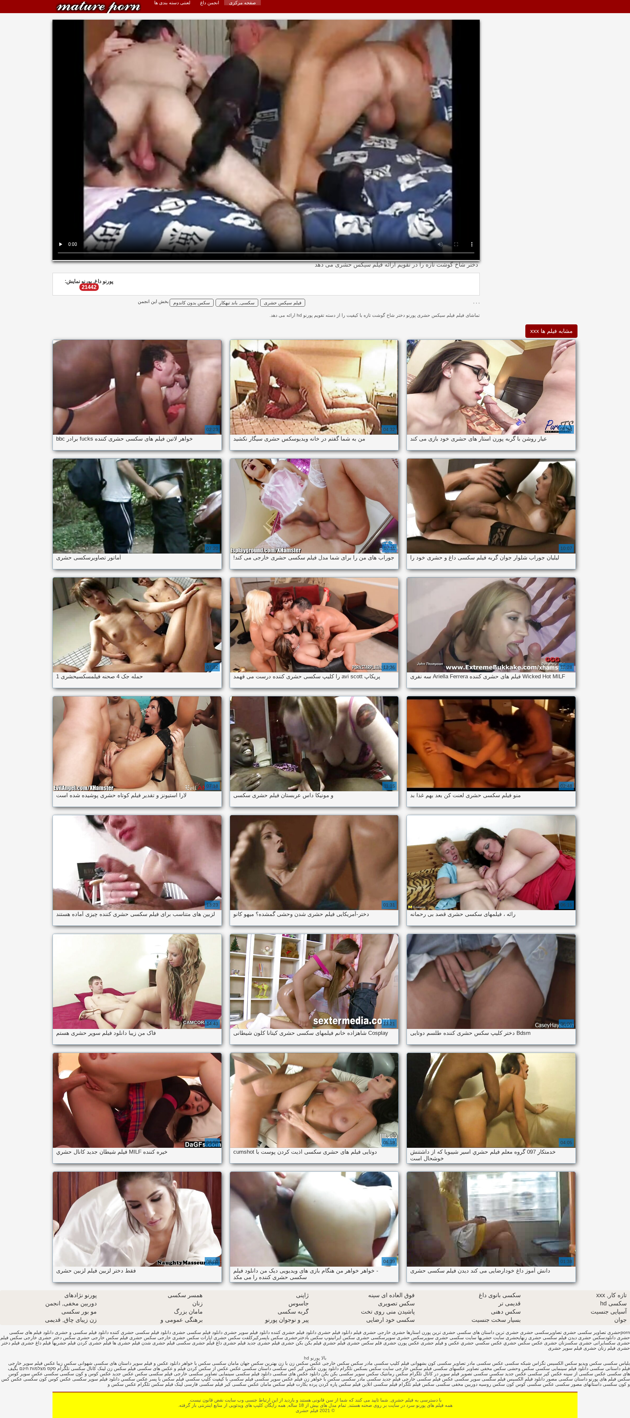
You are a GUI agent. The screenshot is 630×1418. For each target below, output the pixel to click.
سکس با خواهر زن (322, 1379)
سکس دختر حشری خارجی (49, 1337)
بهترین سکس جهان (258, 1363)
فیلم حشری (98, 7)
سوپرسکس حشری (415, 1337)
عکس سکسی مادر (485, 1363)
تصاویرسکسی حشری (541, 1332)
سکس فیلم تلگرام (416, 1384)
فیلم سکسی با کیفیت (232, 1379)
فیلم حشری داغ (231, 1342)
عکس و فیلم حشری (440, 1342)
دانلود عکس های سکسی (296, 1373)
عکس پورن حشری (401, 1342)
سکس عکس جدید (129, 1373)
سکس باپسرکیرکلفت (262, 1337)
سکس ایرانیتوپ (339, 1337)
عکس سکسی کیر (241, 1384)
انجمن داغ (209, 2)
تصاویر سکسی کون (446, 1363)
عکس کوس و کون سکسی (85, 1373)
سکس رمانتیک (393, 1373)
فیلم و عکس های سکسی (161, 1368)
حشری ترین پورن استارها (431, 1332)
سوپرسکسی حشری (375, 1337)
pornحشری (618, 1332)
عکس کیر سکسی (545, 1373)
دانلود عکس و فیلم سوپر (156, 1363)
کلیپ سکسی (387, 1363)
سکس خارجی (335, 1363)
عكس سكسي (133, 1379)
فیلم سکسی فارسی (203, 1384)
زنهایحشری (516, 1337)
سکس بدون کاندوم (191, 302)
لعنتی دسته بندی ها (172, 2)
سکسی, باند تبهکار (237, 302)
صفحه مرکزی (242, 2)
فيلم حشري (334, 1342)
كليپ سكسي (197, 1379)
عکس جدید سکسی (507, 1373)
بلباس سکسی (616, 1363)
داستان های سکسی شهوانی (103, 1363)
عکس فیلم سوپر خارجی (31, 1363)
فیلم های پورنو (602, 1379)
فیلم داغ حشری (36, 1342)
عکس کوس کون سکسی (47, 1379)
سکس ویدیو (589, 1363)
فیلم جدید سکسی (384, 1379)
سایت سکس (381, 1368)
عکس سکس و (122, 1384)
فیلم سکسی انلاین (379, 1384)
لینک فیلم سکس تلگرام (159, 1384)
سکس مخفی (493, 1368)
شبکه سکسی (518, 1363)
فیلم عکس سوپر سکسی (279, 1379)
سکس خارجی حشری (97, 1337)
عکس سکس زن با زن (299, 1363)
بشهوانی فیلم (414, 1363)
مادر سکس (362, 1363)
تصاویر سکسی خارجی (195, 1373)
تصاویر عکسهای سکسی (456, 1368)
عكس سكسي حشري (481, 1342)
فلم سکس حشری (364, 1342)
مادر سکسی (353, 1379)
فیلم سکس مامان (277, 1384)
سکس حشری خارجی (178, 1337)
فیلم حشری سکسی (195, 1342)
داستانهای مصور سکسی (577, 1384)
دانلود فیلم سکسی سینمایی (245, 1373)
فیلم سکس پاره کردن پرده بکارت (328, 1384)
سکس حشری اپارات (220, 1337)
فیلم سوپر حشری (565, 1348)
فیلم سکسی (160, 1373)
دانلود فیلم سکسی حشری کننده (140, 1332)
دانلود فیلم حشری (335, 1332)
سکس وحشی (520, 1368)
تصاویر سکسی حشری (584, 1332)
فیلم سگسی (493, 1379)
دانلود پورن (327, 1368)
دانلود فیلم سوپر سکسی (95, 1379)
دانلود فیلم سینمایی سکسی (561, 1368)
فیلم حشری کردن (94, 1342)
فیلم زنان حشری (599, 1348)
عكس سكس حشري (523, 1342)
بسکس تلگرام (354, 1368)
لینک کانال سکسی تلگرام (81, 1368)
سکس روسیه (492, 1384)
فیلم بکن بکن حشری (301, 1342)
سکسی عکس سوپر (39, 1373)
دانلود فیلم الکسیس (525, 1379)
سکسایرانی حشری (597, 1342)
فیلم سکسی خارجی (421, 1379)
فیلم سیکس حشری (283, 302)
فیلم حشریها (64, 1342)
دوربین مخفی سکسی (456, 1384)
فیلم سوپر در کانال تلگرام (434, 1373)
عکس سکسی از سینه (584, 1373)
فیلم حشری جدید (263, 1342)
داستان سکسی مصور (566, 1379)
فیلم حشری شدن (158, 1342)
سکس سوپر (367, 1373)
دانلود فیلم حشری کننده (293, 1332)
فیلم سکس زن (121, 1368)
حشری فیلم (364, 1332)
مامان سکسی (225, 1363)
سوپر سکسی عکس (461, 1379)
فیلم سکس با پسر (166, 1379)
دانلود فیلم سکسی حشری (197, 1332)
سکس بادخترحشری (303, 1337)
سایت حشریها (491, 1337)
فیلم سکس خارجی (413, 1368)
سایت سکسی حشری (455, 1337)
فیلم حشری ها (126, 1342)
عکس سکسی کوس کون (530, 1384)
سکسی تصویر (474, 1373)
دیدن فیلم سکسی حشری (552, 1337)
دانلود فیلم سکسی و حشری (82, 1332)
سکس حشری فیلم (138, 1337)
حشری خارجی (391, 1332)
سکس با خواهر (195, 1363)
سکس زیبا (66, 1363)
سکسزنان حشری (561, 1342)
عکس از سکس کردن (207, 1368)
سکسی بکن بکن (337, 1373)
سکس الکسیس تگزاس (554, 1363)
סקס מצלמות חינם (37, 1368)
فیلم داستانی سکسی (610, 1368)
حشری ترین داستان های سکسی (488, 1332)
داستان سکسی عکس (249, 1368)
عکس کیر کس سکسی (293, 1368)
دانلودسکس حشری (597, 1337)
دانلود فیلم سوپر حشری (247, 1332)
